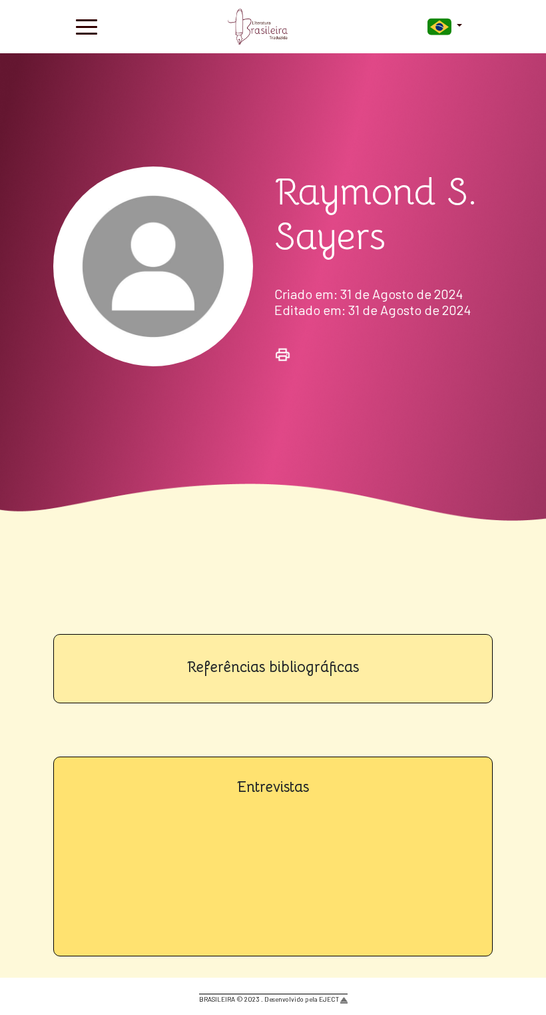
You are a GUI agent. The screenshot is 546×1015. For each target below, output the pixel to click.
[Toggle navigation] (86, 26)
